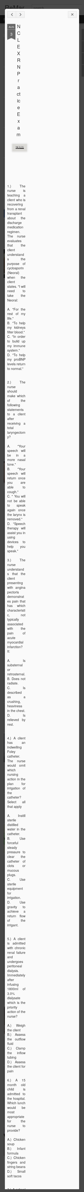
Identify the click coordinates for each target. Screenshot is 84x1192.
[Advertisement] (51, 97)
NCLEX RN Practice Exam (19, 80)
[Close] (72, 14)
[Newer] (11, 14)
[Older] (20, 14)
